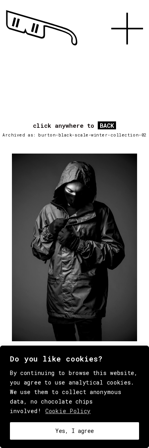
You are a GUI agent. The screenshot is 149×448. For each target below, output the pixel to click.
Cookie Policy (68, 411)
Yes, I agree (74, 431)
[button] (127, 53)
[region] (74, 397)
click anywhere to (73, 126)
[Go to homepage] (41, 45)
